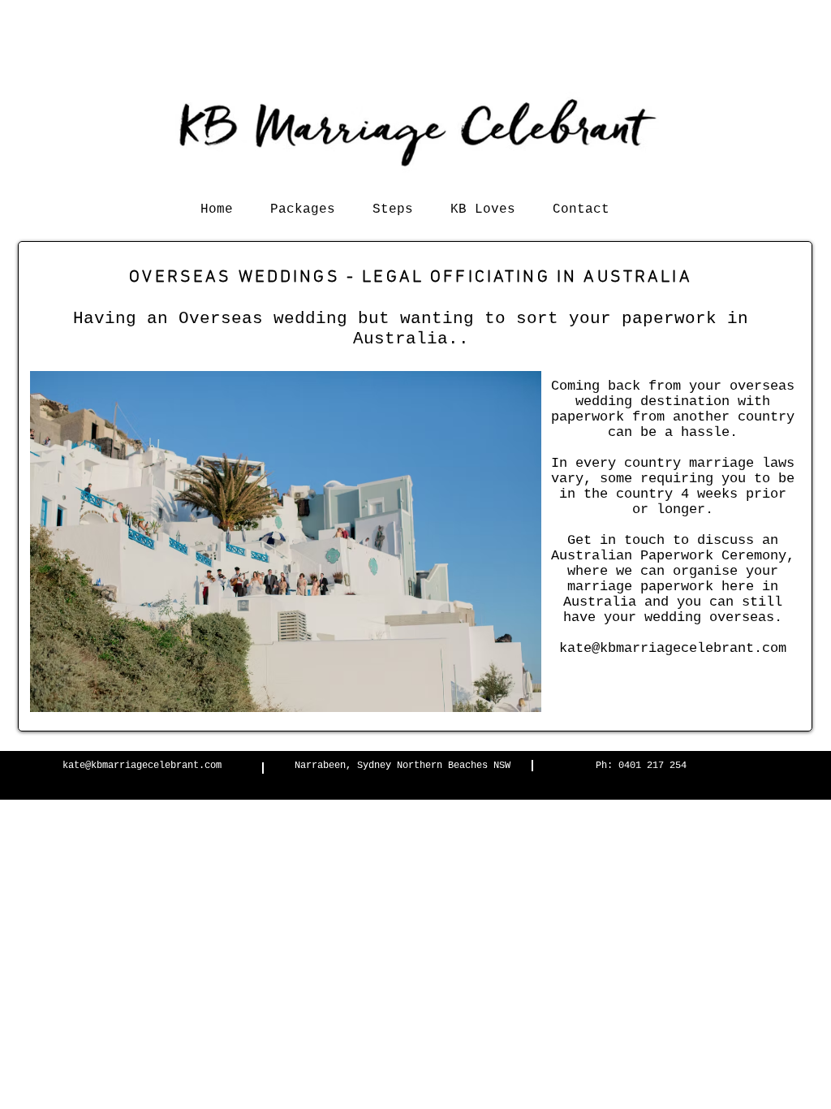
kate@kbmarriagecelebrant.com (142, 765)
